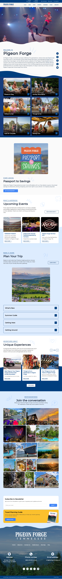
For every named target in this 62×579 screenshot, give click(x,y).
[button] (51, 350)
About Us (19, 544)
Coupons (44, 1)
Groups (56, 4)
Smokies (45, 4)
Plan (51, 4)
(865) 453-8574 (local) (31, 560)
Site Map (43, 544)
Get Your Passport (10, 190)
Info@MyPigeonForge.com (53, 560)
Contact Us (27, 544)
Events (39, 4)
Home (13, 544)
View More (31, 385)
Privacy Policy (56, 577)
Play (25, 4)
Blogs (50, 1)
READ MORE (7, 378)
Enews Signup (36, 1)
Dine (34, 4)
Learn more (53, 262)
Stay (30, 4)
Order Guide (29, 1)
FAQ (49, 544)
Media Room (35, 544)
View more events (51, 211)
